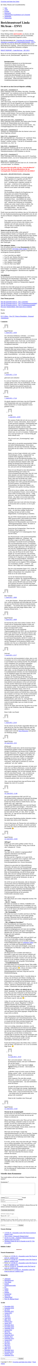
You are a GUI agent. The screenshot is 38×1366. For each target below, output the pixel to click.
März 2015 (7, 1320)
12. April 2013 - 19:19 (14, 1057)
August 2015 (8, 1313)
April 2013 (7, 1347)
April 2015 (7, 1318)
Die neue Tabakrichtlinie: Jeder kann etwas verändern (16, 307)
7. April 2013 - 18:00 (10, 597)
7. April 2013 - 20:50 (14, 417)
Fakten (6, 1289)
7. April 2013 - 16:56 (10, 332)
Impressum (7, 13)
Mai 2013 (7, 1345)
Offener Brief (8, 1297)
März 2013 (7, 1348)
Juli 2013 (7, 1342)
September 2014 (9, 1328)
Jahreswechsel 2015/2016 (11, 1239)
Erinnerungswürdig (10, 1285)
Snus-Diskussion (23, 731)
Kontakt (6, 11)
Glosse (6, 1290)
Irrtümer (6, 1292)
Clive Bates (7, 1282)
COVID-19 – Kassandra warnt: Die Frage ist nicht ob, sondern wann (19, 1270)
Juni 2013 (7, 1343)
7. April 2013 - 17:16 (10, 374)
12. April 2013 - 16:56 (10, 839)
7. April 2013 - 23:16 (10, 722)
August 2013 (8, 1340)
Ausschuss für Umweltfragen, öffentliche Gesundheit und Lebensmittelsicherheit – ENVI (18, 41)
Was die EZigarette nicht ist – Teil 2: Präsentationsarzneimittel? (19, 303)
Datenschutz (8, 18)
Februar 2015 (8, 1321)
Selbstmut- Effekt (28, 942)
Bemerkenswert (9, 1280)
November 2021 (9, 1306)
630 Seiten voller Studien (19, 249)
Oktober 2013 (8, 1337)
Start (5, 8)
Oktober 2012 (8, 1353)
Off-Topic (7, 1295)
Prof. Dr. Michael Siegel (11, 1299)
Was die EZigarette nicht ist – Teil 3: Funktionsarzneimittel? (18, 305)
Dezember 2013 (9, 1335)
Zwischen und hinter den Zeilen (10, 1)
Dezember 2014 (9, 1325)
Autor (6, 9)
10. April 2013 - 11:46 (10, 793)
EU (5, 1287)
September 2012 (9, 1355)
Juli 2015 (7, 1315)
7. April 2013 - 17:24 (10, 398)
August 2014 (8, 1330)
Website (20, 1199)
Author (3, 1197)
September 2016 (9, 1308)
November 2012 (9, 1352)
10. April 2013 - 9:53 (10, 743)
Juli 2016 (7, 1310)
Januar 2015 (8, 1323)
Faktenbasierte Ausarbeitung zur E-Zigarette (17, 14)
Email (24, 1197)
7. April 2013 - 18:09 (10, 619)
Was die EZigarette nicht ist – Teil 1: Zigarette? (14, 301)
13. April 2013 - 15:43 (10, 1108)
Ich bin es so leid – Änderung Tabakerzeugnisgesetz (19, 1238)
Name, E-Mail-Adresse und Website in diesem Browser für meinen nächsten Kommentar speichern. (19, 1206)
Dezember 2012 (9, 1350)
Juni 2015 (7, 1316)
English (6, 1284)
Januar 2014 (8, 1333)
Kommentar (5, 1182)
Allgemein (7, 1279)
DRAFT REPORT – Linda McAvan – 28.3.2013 (15, 50)
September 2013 (9, 1338)
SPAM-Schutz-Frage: (7, 1214)
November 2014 (9, 1326)
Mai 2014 (7, 1331)
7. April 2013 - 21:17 (10, 655)
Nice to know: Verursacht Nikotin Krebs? (16, 1236)
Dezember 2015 (9, 1311)
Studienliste (7, 16)
